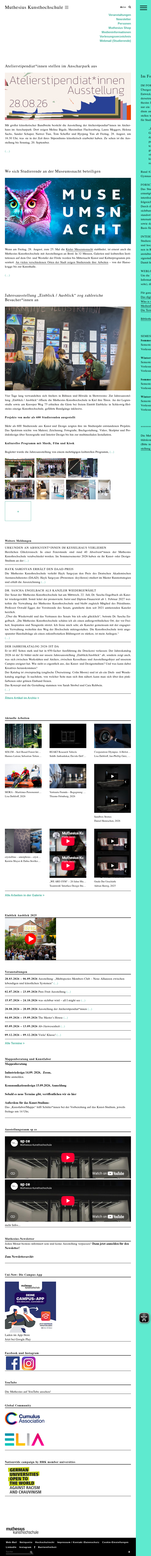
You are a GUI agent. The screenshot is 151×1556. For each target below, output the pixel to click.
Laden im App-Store (17, 1335)
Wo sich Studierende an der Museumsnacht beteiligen (53, 171)
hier (73, 1094)
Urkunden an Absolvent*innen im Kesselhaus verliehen (55, 547)
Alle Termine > (15, 1043)
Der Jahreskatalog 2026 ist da (32, 646)
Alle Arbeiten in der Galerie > (24, 895)
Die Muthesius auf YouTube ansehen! (28, 1391)
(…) (7, 151)
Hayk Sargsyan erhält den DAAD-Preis (39, 569)
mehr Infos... (12, 1225)
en (124, 7)
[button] (31, 1552)
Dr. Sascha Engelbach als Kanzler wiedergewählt (50, 590)
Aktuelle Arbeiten (17, 718)
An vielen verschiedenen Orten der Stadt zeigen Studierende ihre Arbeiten (62, 262)
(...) (112, 452)
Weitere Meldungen (18, 541)
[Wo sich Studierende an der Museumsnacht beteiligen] (68, 245)
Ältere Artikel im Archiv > (22, 698)
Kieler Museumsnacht (79, 249)
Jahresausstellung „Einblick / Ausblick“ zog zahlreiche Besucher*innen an (54, 297)
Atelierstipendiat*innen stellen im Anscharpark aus (51, 66)
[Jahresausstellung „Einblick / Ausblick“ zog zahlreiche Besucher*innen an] (68, 391)
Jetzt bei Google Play (18, 1339)
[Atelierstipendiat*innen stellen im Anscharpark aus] (68, 121)
